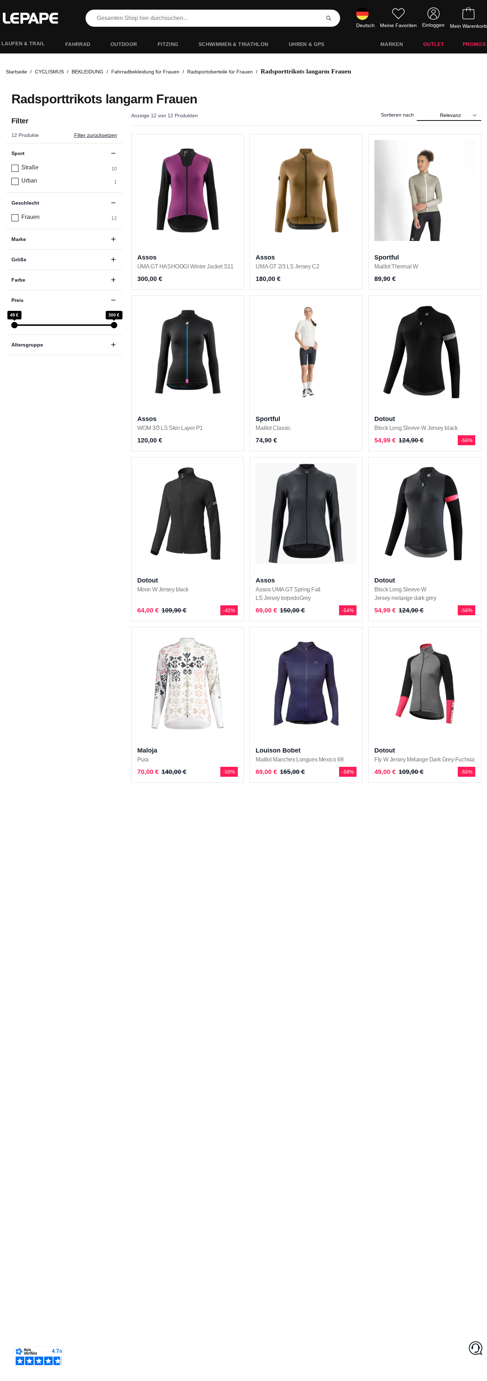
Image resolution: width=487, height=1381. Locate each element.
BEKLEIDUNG (87, 72)
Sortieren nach (397, 115)
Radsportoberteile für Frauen (220, 72)
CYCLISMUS (49, 72)
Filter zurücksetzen (95, 135)
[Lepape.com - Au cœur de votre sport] (35, 18)
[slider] (14, 325)
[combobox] (204, 18)
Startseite (16, 72)
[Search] (328, 18)
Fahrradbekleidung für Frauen (145, 72)
